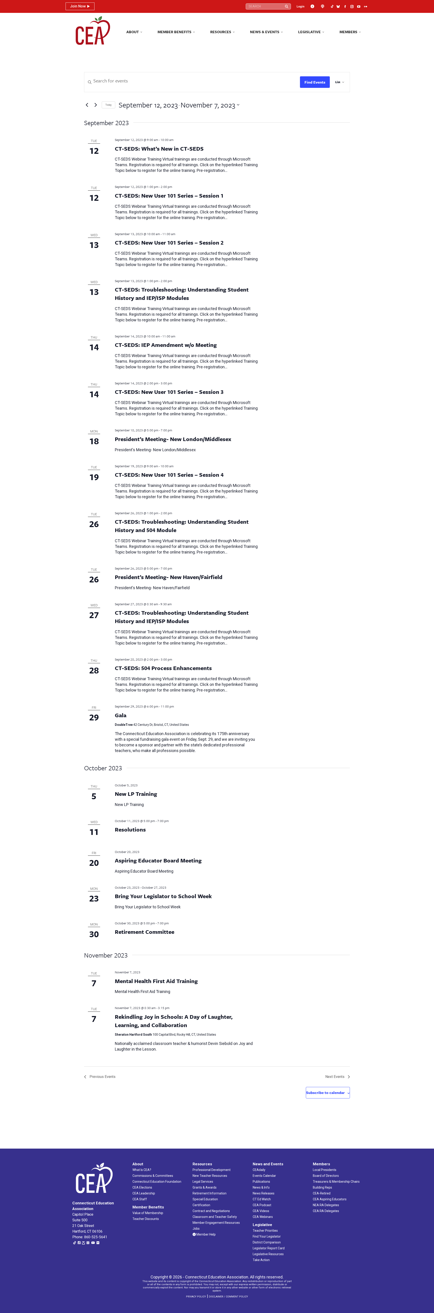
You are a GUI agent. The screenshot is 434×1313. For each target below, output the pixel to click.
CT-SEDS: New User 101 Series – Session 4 (169, 475)
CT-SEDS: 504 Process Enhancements (163, 668)
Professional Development (212, 1170)
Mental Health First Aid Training (156, 981)
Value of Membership (147, 1213)
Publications (261, 1181)
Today (108, 105)
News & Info (261, 1187)
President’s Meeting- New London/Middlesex (173, 439)
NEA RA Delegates (326, 1205)
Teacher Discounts (145, 1219)
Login (300, 6)
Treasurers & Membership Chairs (336, 1181)
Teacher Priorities (265, 1230)
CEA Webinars (263, 1217)
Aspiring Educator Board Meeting (158, 860)
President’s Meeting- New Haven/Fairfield (168, 577)
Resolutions (130, 829)
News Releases (263, 1193)
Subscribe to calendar (325, 1092)
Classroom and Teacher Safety (215, 1217)
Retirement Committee (144, 932)
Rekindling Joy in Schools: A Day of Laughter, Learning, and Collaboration (174, 1021)
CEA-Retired (321, 1193)
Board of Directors (326, 1175)
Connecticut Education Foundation (156, 1181)
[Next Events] (95, 104)
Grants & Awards (205, 1187)
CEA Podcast (262, 1205)
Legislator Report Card (269, 1248)
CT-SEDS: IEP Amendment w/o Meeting (166, 345)
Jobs (196, 1228)
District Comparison (267, 1242)
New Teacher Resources (210, 1175)
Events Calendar (264, 1175)
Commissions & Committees (152, 1175)
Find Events (314, 82)
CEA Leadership (143, 1193)
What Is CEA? (141, 1170)
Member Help (206, 1234)
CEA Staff (139, 1199)
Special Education (205, 1199)
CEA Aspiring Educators (330, 1199)
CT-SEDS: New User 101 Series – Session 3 (169, 392)
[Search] (286, 6)
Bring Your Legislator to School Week (163, 896)
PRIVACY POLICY (196, 1296)
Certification (201, 1205)
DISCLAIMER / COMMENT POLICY (228, 1296)
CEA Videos (261, 1211)
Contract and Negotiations (211, 1211)
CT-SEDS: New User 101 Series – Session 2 (169, 242)
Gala (120, 715)
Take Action (261, 1260)
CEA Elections (142, 1187)
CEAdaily (259, 1170)
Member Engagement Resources (216, 1222)
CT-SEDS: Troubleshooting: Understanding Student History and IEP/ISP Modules (182, 293)
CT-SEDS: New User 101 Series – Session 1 (169, 195)
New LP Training (136, 794)
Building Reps (322, 1187)
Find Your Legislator (267, 1236)
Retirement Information (209, 1193)
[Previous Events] (87, 104)
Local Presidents (324, 1170)
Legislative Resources (268, 1254)
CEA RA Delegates (326, 1211)
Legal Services (203, 1181)
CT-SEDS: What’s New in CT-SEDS (159, 148)
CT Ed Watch (262, 1199)
